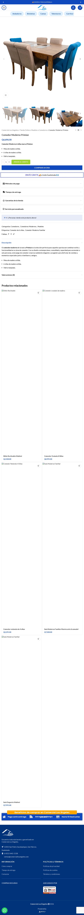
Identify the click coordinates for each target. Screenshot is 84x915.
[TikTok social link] (13, 234)
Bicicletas (31, 14)
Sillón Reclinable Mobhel (12, 456)
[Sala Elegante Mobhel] (21, 718)
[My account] (73, 7)
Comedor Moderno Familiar (35, 230)
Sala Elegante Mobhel (11, 802)
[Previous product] (75, 130)
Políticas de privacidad (51, 866)
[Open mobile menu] (4, 7)
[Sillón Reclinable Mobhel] (21, 372)
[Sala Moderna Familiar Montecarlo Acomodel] (62, 545)
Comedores (43, 130)
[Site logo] (41, 7)
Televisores (56, 14)
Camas (43, 14)
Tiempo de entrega (8, 870)
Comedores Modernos (28, 226)
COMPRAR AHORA (42, 168)
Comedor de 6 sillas (17, 230)
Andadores (17, 14)
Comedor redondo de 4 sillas (14, 629)
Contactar (5, 874)
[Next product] (81, 130)
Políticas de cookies (50, 870)
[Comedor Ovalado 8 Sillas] (62, 372)
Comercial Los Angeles (10, 130)
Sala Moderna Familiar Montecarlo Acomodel (61, 629)
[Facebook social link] (8, 234)
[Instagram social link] (11, 234)
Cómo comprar (7, 866)
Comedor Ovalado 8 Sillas (53, 456)
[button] (4, 59)
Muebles (34, 130)
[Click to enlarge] (5, 95)
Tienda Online (25, 130)
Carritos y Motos (73, 14)
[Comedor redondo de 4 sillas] (21, 545)
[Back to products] (78, 130)
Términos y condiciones (51, 874)
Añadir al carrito (21, 162)
